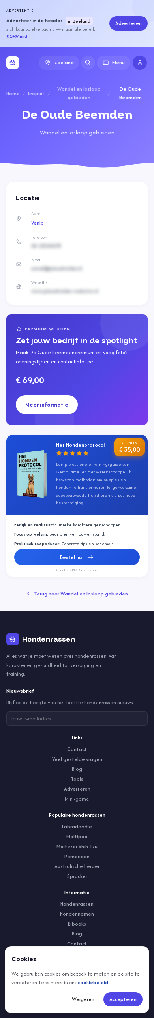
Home (13, 93)
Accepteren (123, 999)
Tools (77, 779)
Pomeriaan (77, 856)
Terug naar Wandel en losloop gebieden (81, 593)
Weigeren (83, 999)
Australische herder (77, 866)
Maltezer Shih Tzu (77, 846)
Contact (77, 749)
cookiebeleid (93, 982)
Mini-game (77, 799)
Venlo (37, 223)
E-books (77, 924)
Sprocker (77, 876)
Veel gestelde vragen (77, 759)
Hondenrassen (77, 904)
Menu (118, 62)
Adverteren (128, 23)
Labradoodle (77, 826)
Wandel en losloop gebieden (79, 93)
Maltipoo (77, 836)
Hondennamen (77, 914)
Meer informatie (46, 404)
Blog (77, 769)
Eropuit (36, 93)
